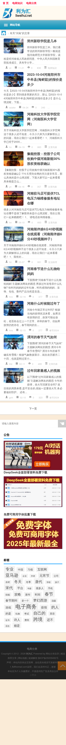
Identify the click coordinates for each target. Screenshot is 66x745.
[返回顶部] (62, 665)
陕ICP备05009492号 (48, 657)
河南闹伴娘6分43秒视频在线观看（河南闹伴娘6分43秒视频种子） (44, 234)
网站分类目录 (52, 653)
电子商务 (26, 606)
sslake (12, 107)
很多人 (40, 588)
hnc (11, 296)
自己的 (39, 613)
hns (11, 330)
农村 (8, 582)
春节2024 (54, 330)
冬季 (28, 582)
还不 (50, 619)
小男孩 (33, 674)
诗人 (17, 619)
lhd (10, 363)
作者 (33, 576)
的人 (55, 607)
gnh (11, 397)
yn (10, 186)
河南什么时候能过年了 (43, 303)
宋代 (9, 587)
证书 (8, 620)
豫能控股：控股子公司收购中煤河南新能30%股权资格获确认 (43, 158)
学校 (49, 582)
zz (10, 67)
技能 (8, 594)
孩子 (57, 582)
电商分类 (31, 3)
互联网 (42, 569)
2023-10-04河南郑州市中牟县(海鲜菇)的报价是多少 (44, 79)
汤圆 (54, 600)
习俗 (30, 569)
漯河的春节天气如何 (42, 337)
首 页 (6, 3)
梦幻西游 (40, 600)
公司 (56, 575)
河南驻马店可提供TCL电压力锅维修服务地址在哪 (43, 198)
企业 (25, 575)
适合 (8, 625)
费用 (27, 620)
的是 (8, 613)
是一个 (25, 600)
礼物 (17, 613)
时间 (37, 594)
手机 (50, 588)
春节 (49, 594)
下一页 (33, 408)
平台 (20, 588)
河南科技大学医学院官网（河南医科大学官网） (43, 119)
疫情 (44, 607)
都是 (17, 625)
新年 (27, 594)
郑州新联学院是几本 (42, 41)
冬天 (18, 581)
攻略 (17, 594)
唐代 (38, 581)
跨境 (38, 619)
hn (10, 147)
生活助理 (52, 262)
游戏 (8, 607)
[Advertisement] (33, 712)
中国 (20, 569)
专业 (10, 569)
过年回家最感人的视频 (43, 370)
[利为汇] (33, 13)
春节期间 (11, 600)
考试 (26, 613)
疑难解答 (33, 657)
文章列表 (56, 107)
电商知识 (17, 3)
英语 (52, 613)
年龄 (29, 588)
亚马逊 (12, 575)
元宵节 (44, 575)
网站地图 (22, 657)
